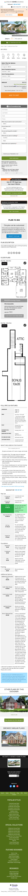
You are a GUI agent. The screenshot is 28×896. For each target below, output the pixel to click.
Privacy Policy (20, 12)
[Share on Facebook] (14, 253)
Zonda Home (14, 878)
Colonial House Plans (14, 803)
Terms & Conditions (11, 12)
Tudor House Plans (14, 817)
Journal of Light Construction (14, 876)
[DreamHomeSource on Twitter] (14, 786)
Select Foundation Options (8, 69)
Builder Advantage (14, 873)
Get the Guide (14, 211)
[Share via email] (8, 253)
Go (17, 775)
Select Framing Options (8, 74)
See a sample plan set (14, 448)
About (25, 793)
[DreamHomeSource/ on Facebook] (10, 786)
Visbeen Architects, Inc (14, 861)
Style (5, 46)
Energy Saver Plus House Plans (14, 836)
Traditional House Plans (12, 46)
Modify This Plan (14, 236)
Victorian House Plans (14, 819)
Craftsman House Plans (14, 806)
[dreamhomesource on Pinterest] (17, 786)
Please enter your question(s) (9, 143)
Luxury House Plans (14, 837)
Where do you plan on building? (10, 135)
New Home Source (14, 871)
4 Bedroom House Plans (14, 831)
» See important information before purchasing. (12, 486)
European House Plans (14, 808)
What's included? (5, 64)
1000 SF (14, 840)
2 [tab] (14, 37)
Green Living (14, 853)
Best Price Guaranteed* (20, 84)
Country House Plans (14, 805)
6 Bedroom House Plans (14, 834)
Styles (7, 793)
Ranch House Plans (14, 814)
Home (2, 46)
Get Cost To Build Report (14, 193)
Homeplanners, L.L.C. (14, 854)
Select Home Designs (14, 856)
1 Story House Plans (14, 842)
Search (2, 793)
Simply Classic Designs (14, 857)
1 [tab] (12, 37)
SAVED (14, 7)
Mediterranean (14, 811)
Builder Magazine (14, 875)
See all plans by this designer (14, 720)
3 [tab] (16, 37)
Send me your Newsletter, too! (10, 154)
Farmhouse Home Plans (14, 809)
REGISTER (18, 7)
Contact (14, 794)
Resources (12, 793)
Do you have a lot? (6, 126)
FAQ (22, 793)
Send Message (14, 158)
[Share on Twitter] (16, 253)
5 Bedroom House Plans (14, 833)
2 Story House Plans (14, 843)
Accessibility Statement (22, 891)
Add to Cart (14, 95)
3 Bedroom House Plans (14, 830)
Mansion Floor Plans (14, 839)
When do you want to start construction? (12, 121)
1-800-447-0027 (14, 4)
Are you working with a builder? (9, 131)
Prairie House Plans (14, 812)
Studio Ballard (14, 859)
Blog (18, 793)
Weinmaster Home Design (14, 862)
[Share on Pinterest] (19, 253)
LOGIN (23, 7)
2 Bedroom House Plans (14, 828)
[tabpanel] (14, 27)
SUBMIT (20, 15)
